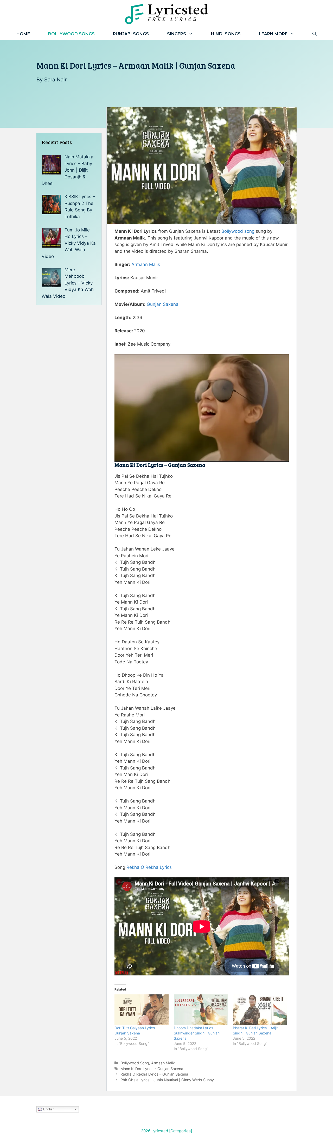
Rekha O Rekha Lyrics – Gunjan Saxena (154, 1074)
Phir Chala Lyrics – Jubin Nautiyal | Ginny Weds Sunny (167, 1080)
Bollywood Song (134, 1063)
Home (23, 33)
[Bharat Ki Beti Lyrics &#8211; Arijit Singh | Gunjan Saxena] (260, 1009)
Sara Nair (55, 79)
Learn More (273, 33)
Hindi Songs (226, 33)
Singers (176, 33)
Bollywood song (237, 231)
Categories (180, 1130)
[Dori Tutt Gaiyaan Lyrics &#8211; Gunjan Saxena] (141, 1009)
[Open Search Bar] (314, 34)
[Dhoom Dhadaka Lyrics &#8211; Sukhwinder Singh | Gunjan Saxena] (201, 1009)
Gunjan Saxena (162, 304)
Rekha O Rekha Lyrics (149, 867)
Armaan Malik (145, 264)
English (48, 1109)
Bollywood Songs (71, 33)
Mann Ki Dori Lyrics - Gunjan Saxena (151, 1068)
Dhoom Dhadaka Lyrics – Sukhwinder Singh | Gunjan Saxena (197, 1033)
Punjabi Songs (131, 33)
